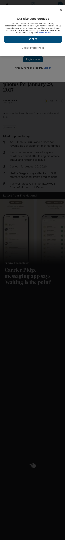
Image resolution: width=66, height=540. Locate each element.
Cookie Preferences (33, 47)
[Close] (61, 10)
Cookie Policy (43, 32)
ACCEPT (33, 39)
